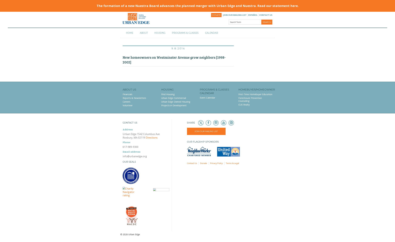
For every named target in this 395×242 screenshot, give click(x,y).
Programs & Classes (185, 33)
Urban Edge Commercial (173, 98)
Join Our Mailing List (235, 15)
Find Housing (168, 94)
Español (253, 15)
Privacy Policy (216, 163)
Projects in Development (174, 105)
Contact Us (265, 15)
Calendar (211, 33)
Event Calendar (207, 97)
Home (129, 33)
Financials (127, 94)
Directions (152, 137)
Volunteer (128, 105)
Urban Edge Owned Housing (175, 101)
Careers (126, 101)
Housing (159, 33)
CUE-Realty (244, 104)
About (144, 33)
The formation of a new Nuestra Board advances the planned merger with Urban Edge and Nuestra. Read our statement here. (198, 6)
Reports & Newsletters (134, 98)
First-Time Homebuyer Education (255, 94)
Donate (216, 15)
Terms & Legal (232, 163)
